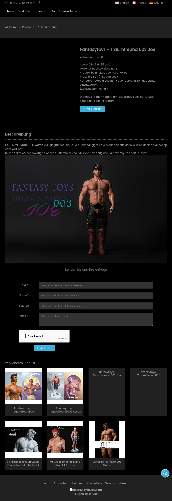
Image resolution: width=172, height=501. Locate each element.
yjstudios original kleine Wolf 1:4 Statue (65, 463)
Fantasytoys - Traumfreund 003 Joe (107, 373)
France (141, 3)
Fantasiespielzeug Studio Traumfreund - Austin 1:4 (23, 463)
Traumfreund (49, 27)
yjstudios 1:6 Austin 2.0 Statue (107, 463)
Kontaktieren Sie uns (64, 11)
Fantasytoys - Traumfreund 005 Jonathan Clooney (148, 373)
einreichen (44, 348)
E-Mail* (23, 285)
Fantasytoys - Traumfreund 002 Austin (65, 410)
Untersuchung (92, 109)
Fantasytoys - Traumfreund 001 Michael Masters (23, 410)
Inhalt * (23, 316)
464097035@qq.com (22, 2)
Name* (23, 295)
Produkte (24, 11)
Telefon (24, 306)
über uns (41, 11)
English (124, 3)
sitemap (123, 483)
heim (10, 11)
